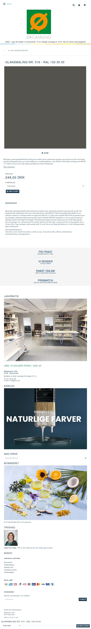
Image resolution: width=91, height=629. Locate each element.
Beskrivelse (11, 203)
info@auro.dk (15, 380)
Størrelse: (10, 182)
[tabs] (73, 5)
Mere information (9, 167)
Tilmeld (83, 599)
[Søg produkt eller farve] (85, 458)
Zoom (46, 153)
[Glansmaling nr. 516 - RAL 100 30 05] (45, 107)
